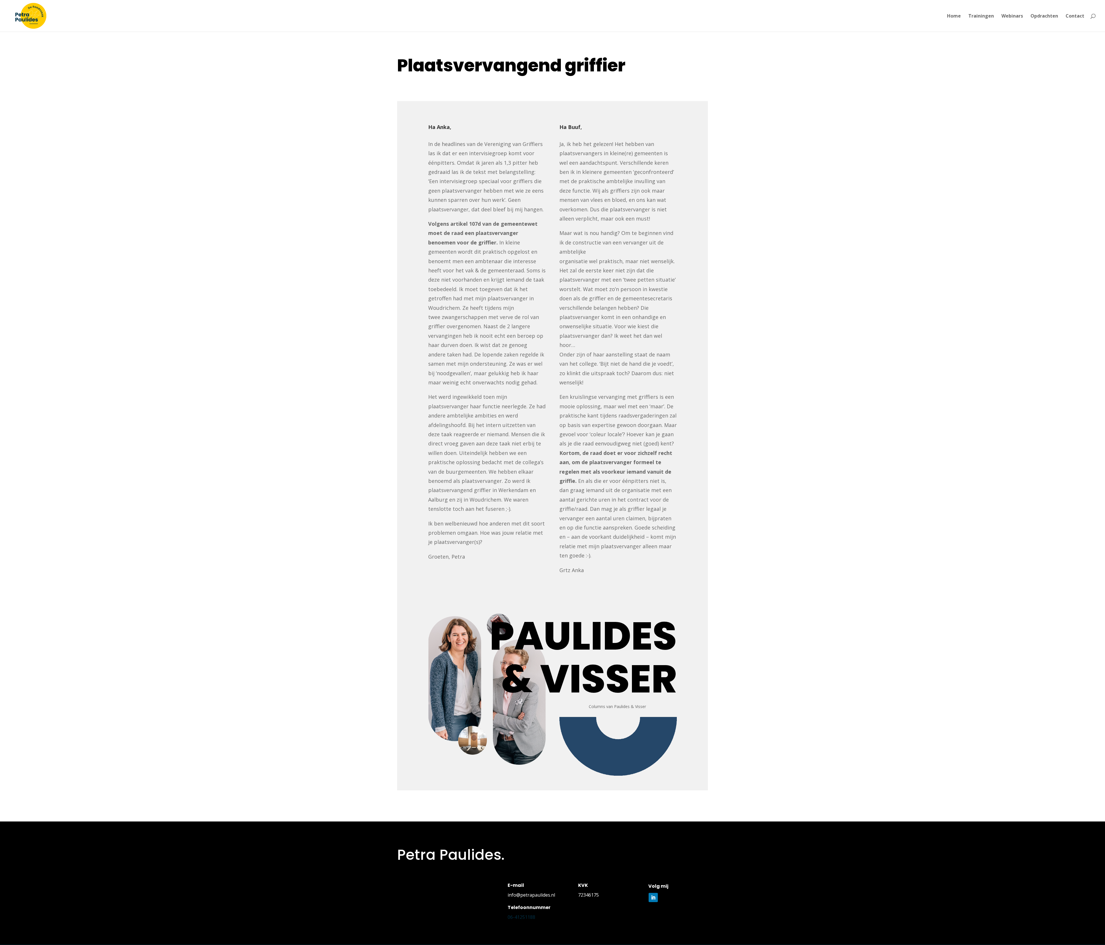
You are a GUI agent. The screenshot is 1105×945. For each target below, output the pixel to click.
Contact (1075, 16)
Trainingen (981, 16)
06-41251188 (521, 917)
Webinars (1012, 16)
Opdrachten (1044, 16)
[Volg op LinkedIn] (653, 897)
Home (954, 16)
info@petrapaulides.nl (531, 895)
